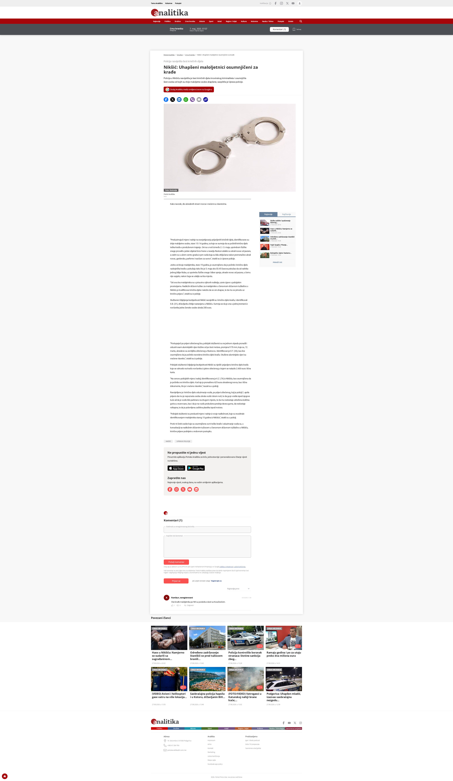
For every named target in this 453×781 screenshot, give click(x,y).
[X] (183, 489)
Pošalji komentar (176, 562)
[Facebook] (166, 99)
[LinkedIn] (196, 489)
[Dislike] (178, 605)
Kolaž (220, 21)
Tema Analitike (156, 3)
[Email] (199, 99)
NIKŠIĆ (168, 441)
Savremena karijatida (293, 728)
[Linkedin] (179, 99)
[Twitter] (172, 99)
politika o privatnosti (226, 567)
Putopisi (178, 3)
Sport (211, 21)
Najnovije (156, 21)
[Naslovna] (5, 776)
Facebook (275, 3)
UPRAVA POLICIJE (183, 441)
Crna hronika (190, 21)
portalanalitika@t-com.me (176, 750)
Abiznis (202, 21)
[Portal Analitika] (169, 13)
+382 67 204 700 (173, 745)
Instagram (281, 3)
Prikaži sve (277, 262)
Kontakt (210, 748)
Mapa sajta (212, 760)
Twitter (287, 3)
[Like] (172, 605)
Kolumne (168, 3)
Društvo (178, 21)
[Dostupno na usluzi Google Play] (196, 468)
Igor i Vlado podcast (252, 740)
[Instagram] (176, 489)
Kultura (244, 21)
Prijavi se (176, 580)
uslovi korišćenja (240, 567)
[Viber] (192, 99)
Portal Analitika (169, 55)
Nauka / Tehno (267, 21)
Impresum (211, 740)
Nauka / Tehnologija (276, 728)
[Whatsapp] (185, 99)
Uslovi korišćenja (214, 756)
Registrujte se (216, 581)
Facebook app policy (215, 764)
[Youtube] (189, 489)
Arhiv (210, 744)
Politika (167, 21)
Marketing (211, 752)
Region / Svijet (231, 21)
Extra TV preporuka (252, 744)
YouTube (293, 3)
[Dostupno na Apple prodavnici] (176, 468)
